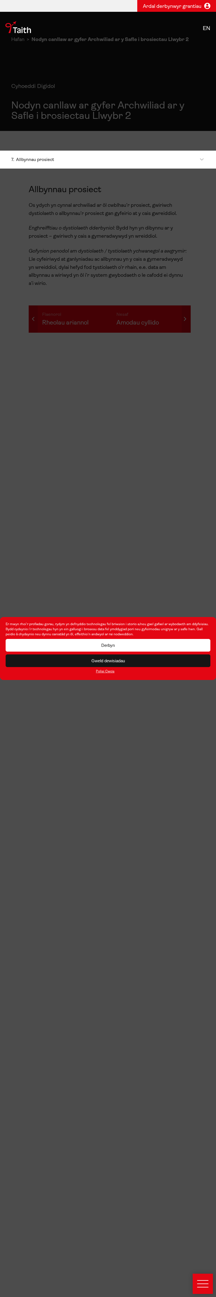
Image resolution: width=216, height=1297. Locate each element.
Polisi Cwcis (105, 671)
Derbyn (108, 645)
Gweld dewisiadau (108, 660)
